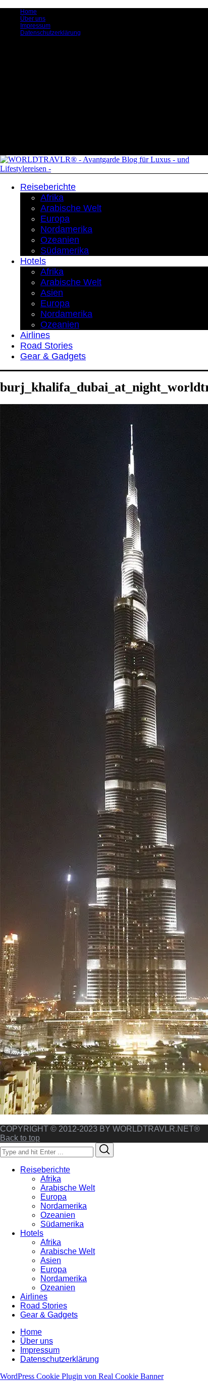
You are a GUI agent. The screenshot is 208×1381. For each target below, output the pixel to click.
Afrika (50, 1178)
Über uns (32, 18)
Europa (53, 1197)
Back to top (20, 1138)
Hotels (31, 1233)
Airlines (33, 1296)
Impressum (35, 25)
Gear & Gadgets (49, 1314)
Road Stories (43, 1305)
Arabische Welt (67, 1187)
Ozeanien (57, 1215)
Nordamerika (63, 1206)
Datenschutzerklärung (50, 32)
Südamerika (62, 1224)
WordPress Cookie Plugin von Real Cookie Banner (82, 1376)
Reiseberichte (45, 1169)
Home (28, 11)
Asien (50, 1260)
